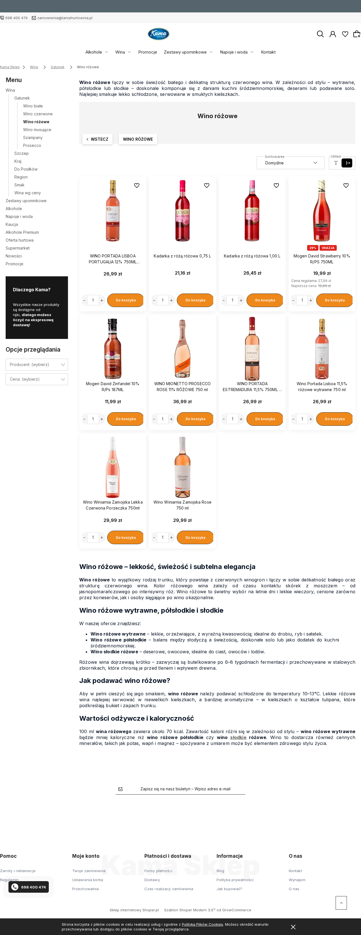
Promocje (147, 52)
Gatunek (22, 98)
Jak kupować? (229, 889)
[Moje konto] (332, 33)
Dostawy (152, 879)
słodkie (238, 737)
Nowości (14, 255)
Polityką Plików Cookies (202, 924)
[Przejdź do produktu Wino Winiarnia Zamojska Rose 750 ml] (182, 467)
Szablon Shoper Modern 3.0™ (189, 910)
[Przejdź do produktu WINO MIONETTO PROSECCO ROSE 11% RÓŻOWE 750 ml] (182, 349)
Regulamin (9, 879)
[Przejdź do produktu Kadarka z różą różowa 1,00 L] (252, 211)
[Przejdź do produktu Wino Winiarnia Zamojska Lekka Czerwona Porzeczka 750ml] (112, 467)
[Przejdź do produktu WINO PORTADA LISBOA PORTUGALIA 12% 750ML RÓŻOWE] (112, 211)
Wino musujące (37, 129)
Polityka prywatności (235, 879)
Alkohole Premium (22, 232)
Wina (120, 52)
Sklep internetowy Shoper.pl (134, 910)
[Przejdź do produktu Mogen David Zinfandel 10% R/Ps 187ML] (112, 349)
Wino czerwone (38, 113)
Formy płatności (158, 870)
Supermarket (18, 248)
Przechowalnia (85, 889)
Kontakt (268, 52)
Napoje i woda (234, 52)
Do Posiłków (26, 169)
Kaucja (12, 224)
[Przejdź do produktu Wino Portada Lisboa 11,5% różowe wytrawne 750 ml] (322, 349)
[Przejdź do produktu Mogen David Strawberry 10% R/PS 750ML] (322, 211)
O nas (294, 889)
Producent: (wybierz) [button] (29, 364)
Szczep (21, 153)
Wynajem (297, 879)
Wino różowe (36, 121)
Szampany (33, 137)
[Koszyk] (357, 34)
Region (21, 177)
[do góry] (341, 903)
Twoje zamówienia (89, 870)
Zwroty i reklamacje (18, 870)
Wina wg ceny (27, 192)
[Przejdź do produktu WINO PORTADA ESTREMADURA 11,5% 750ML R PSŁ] (252, 349)
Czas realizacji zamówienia (168, 889)
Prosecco (32, 145)
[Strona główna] (159, 34)
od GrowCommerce (234, 910)
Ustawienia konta (87, 879)
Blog (220, 870)
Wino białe (33, 105)
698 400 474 (16, 18)
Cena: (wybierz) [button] (25, 379)
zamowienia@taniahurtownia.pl (65, 18)
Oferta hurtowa (20, 240)
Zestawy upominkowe (185, 52)
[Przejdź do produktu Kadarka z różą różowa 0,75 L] (182, 211)
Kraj (17, 161)
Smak (19, 184)
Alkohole (93, 52)
